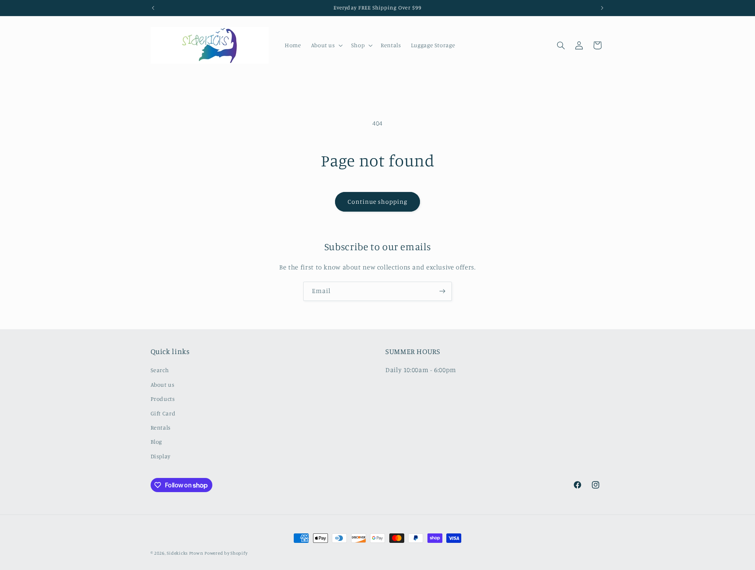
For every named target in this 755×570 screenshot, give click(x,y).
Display (161, 456)
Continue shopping (378, 201)
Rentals (161, 427)
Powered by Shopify (225, 553)
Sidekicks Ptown (185, 553)
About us (163, 384)
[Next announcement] (602, 8)
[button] (326, 45)
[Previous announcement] (153, 8)
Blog (156, 441)
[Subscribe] (442, 291)
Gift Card (163, 413)
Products (163, 398)
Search (160, 370)
